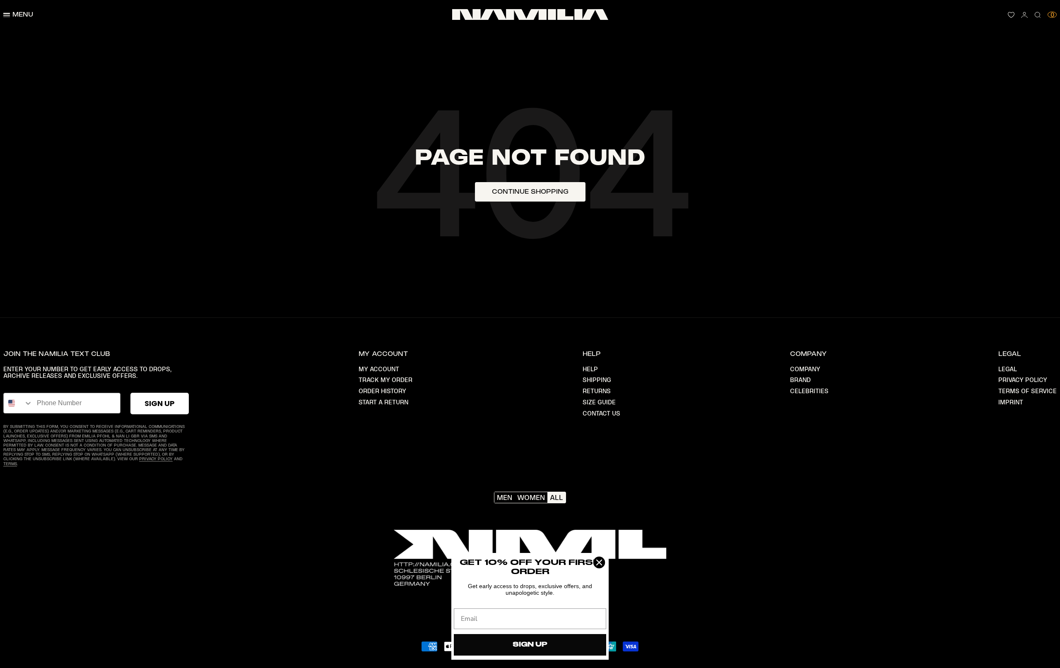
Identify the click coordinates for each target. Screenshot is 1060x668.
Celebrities (809, 391)
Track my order (385, 380)
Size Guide (599, 402)
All (556, 497)
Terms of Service (1027, 391)
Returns (597, 391)
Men (504, 497)
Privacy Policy (156, 458)
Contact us (601, 413)
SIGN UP (160, 403)
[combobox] (18, 403)
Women (531, 497)
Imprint (1010, 402)
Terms (10, 463)
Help (590, 369)
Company (805, 369)
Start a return (383, 402)
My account (379, 369)
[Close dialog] (599, 562)
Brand (800, 380)
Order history (382, 391)
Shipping (597, 380)
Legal (1007, 369)
